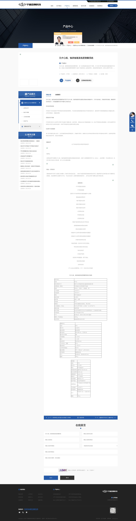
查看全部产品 (27, 126)
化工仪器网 (103, 518)
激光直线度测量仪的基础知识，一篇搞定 (30, 141)
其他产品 (26, 121)
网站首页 (20, 494)
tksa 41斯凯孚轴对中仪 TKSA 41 (60, 500)
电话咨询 (132, 122)
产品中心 (67, 6)
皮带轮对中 (26, 108)
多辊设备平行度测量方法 (26, 156)
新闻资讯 (75, 6)
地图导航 (40, 500)
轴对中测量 (26, 112)
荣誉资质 (20, 497)
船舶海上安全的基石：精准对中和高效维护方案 (31, 166)
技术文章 (83, 6)
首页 (52, 6)
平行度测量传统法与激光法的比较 (29, 151)
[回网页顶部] (132, 130)
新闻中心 (30, 497)
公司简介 (30, 494)
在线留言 (91, 6)
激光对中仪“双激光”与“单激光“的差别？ (30, 146)
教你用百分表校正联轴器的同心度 (29, 176)
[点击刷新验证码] (63, 470)
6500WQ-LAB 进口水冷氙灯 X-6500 (62, 417)
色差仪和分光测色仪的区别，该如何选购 (30, 186)
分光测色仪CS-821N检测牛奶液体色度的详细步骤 (31, 181)
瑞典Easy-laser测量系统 (79, 45)
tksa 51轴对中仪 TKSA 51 (75, 500)
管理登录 (109, 518)
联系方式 (30, 500)
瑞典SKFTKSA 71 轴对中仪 (106, 417)
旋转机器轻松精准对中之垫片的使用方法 (30, 171)
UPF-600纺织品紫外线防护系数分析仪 (60, 497)
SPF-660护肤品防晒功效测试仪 (76, 494)
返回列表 (81, 417)
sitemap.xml (115, 518)
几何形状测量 (90, 45)
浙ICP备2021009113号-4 (51, 518)
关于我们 (58, 6)
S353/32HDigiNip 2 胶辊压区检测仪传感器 (76, 497)
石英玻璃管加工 (57, 494)
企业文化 (40, 494)
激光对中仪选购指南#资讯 (27, 161)
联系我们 (100, 6)
